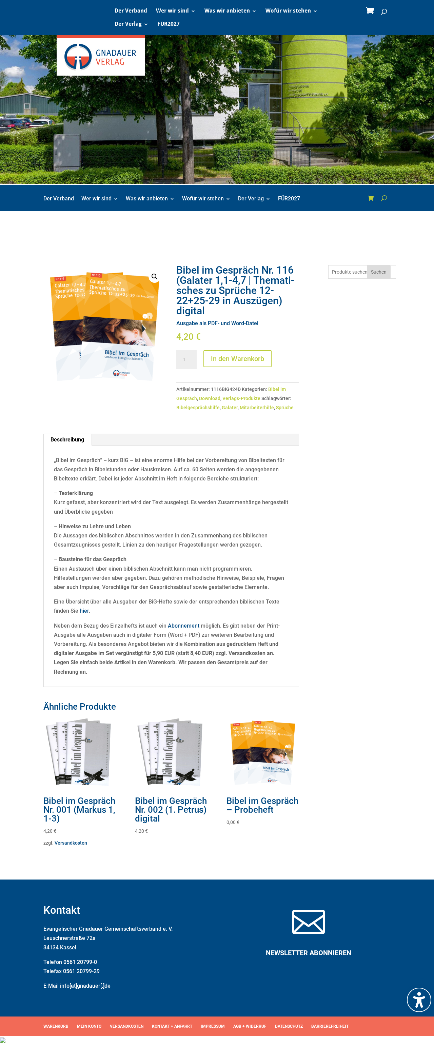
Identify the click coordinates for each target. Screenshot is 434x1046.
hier (84, 611)
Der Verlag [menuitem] (128, 24)
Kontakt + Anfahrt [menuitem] (172, 1026)
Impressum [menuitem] (213, 1026)
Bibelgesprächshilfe (198, 407)
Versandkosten (71, 843)
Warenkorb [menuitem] (55, 1026)
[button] (155, 277)
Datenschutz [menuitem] (289, 1026)
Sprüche (285, 407)
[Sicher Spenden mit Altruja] (2, 1041)
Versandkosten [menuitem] (126, 1026)
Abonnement (183, 626)
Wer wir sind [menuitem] (172, 11)
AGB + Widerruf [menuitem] (250, 1026)
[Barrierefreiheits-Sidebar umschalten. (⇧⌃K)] (419, 1000)
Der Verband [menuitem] (131, 11)
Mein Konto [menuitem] (89, 1026)
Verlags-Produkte (241, 398)
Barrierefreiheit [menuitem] (330, 1026)
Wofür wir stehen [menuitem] (288, 11)
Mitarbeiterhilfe (257, 407)
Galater (230, 407)
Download (209, 398)
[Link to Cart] (371, 11)
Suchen (379, 272)
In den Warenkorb (237, 359)
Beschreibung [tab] (67, 439)
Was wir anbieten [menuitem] (227, 11)
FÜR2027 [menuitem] (168, 24)
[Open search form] (384, 198)
